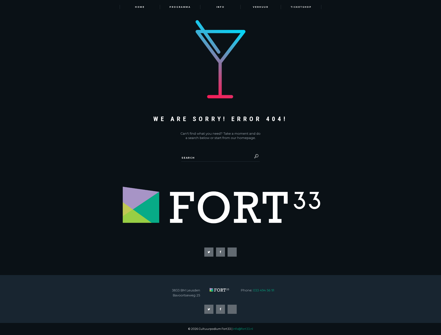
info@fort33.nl (243, 329)
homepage (246, 138)
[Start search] (256, 156)
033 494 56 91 (263, 290)
